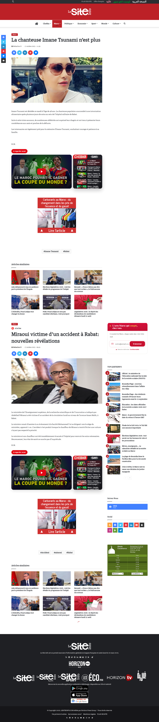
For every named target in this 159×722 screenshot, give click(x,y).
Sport (93, 23)
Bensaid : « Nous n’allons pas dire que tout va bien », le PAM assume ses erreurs (87, 289)
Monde (104, 23)
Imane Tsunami (52, 251)
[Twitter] (19, 52)
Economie (82, 23)
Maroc (56, 23)
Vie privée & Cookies (59, 714)
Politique (68, 23)
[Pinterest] (30, 52)
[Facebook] (14, 52)
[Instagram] (86, 657)
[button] (41, 172)
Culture (116, 23)
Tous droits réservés (105, 710)
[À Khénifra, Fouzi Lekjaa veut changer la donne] (25, 302)
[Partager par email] (3, 60)
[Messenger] (36, 52)
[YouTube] (81, 657)
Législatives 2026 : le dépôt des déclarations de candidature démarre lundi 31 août (86, 314)
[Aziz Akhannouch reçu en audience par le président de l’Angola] (25, 277)
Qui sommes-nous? (75, 714)
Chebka (46, 23)
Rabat (66, 251)
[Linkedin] (25, 52)
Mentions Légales (89, 714)
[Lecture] (41, 171)
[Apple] (83, 657)
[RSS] (67, 657)
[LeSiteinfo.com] (79, 11)
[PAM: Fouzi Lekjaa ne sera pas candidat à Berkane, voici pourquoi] (57, 302)
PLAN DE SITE (102, 714)
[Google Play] (89, 657)
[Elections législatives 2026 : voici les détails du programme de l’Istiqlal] (57, 277)
